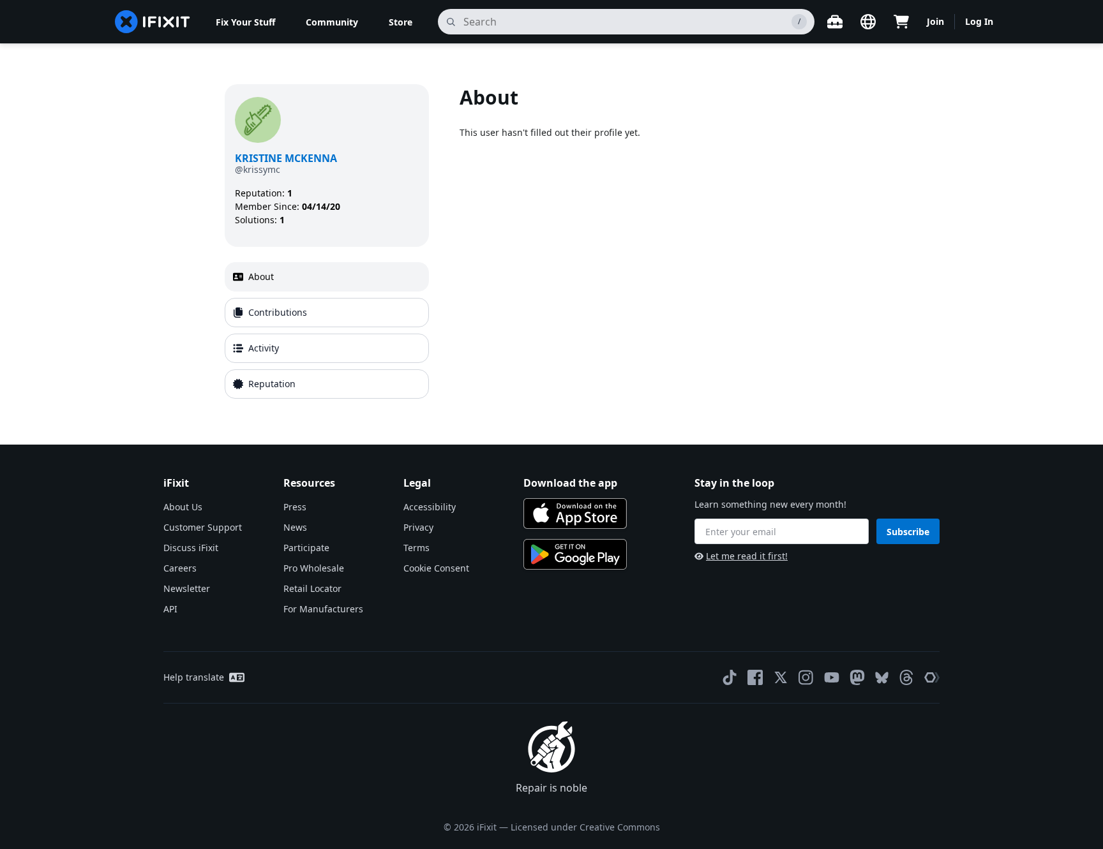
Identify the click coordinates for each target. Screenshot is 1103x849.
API (170, 609)
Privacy (418, 527)
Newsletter (186, 588)
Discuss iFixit (190, 548)
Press (294, 507)
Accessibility (429, 507)
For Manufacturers (323, 609)
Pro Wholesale (313, 568)
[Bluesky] (882, 677)
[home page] (152, 21)
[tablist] (326, 330)
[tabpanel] (669, 244)
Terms (416, 548)
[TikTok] (729, 677)
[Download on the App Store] (575, 513)
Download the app (570, 483)
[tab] (327, 277)
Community (332, 22)
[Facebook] (755, 677)
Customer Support (202, 527)
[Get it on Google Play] (575, 554)
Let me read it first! (747, 556)
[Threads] (906, 677)
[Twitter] (780, 677)
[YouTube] (831, 677)
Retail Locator (312, 588)
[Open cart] (901, 21)
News (295, 527)
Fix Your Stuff (245, 22)
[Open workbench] (835, 21)
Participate (306, 548)
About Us (182, 507)
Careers (180, 568)
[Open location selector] (868, 21)
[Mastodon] (857, 677)
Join (935, 21)
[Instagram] (806, 677)
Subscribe (908, 532)
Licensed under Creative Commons (585, 827)
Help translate (193, 677)
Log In (979, 21)
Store (400, 22)
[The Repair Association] (932, 677)
